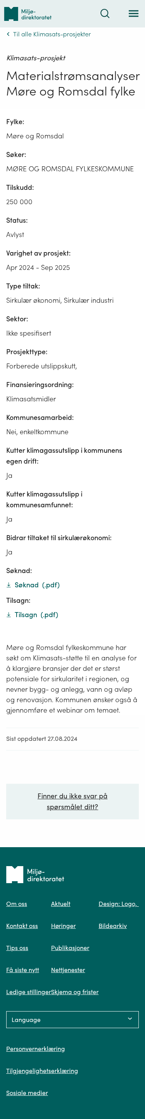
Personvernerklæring (35, 1048)
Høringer (63, 926)
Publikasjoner (70, 948)
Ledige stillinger (28, 992)
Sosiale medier (27, 1093)
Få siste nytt (22, 970)
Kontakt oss (22, 926)
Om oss (16, 903)
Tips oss (17, 948)
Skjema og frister (75, 992)
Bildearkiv (113, 926)
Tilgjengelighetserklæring (42, 1071)
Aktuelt (60, 903)
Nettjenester (68, 970)
